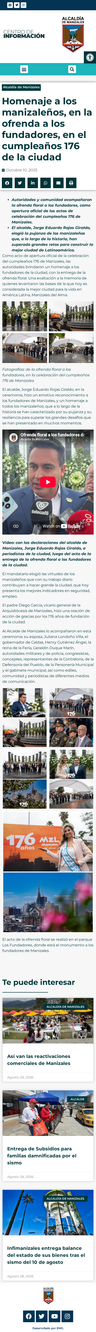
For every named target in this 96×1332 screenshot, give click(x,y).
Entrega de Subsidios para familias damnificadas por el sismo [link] (41, 1156)
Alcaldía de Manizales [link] (21, 87)
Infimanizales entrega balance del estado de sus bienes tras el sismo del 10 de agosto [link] (46, 1255)
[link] (90, 57)
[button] (24, 69)
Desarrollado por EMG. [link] (48, 1328)
